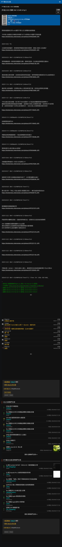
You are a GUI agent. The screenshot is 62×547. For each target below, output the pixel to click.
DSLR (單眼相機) (15, 6)
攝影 (11, 382)
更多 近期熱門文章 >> (31, 454)
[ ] (8, 408)
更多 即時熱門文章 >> (31, 514)
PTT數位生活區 (6, 6)
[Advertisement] (31, 306)
